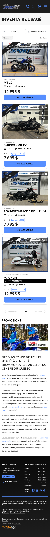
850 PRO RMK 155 (15, 145)
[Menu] (45, 6)
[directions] (39, 6)
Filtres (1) (15, 31)
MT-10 (8, 82)
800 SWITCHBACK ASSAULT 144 (25, 211)
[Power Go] (25, 527)
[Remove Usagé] (10, 37)
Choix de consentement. (17, 513)
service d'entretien (16, 407)
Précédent (12, 311)
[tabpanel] (35, 477)
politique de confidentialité (10, 511)
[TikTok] (44, 490)
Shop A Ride (17, 524)
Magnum (10, 277)
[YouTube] (40, 490)
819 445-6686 (11, 481)
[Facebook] (33, 490)
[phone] (33, 6)
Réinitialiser (44, 38)
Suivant (38, 311)
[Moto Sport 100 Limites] (13, 6)
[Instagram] (37, 490)
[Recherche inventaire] (28, 6)
